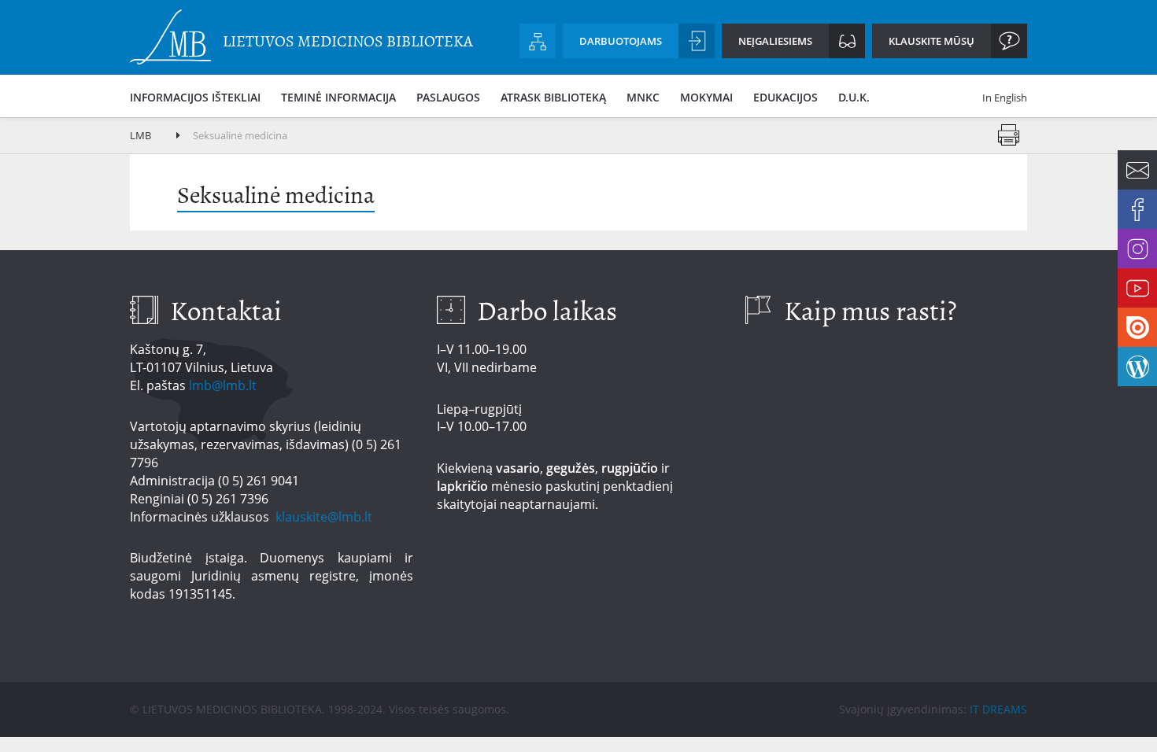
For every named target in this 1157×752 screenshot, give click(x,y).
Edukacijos (785, 97)
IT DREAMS (998, 709)
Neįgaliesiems (775, 41)
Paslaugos (448, 97)
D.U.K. (854, 97)
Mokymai (706, 97)
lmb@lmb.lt (223, 385)
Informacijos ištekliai (195, 97)
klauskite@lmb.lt (325, 516)
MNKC (643, 97)
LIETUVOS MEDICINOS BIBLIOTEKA (348, 41)
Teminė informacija (338, 97)
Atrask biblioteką (553, 97)
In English (1004, 97)
